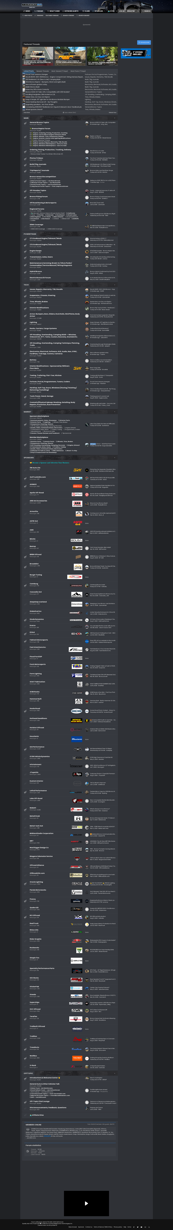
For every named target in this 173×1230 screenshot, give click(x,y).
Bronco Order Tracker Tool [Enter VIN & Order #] (47, 154)
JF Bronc (103, 1129)
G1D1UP (104, 1080)
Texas (33, 215)
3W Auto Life (35, 468)
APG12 (104, 153)
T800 (106, 215)
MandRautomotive (107, 324)
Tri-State (47, 217)
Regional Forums (37, 209)
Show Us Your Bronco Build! (99, 503)
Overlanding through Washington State (102, 344)
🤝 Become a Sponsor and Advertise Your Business (49, 463)
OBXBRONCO (76, 1132)
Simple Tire (34, 958)
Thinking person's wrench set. (99, 396)
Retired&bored (108, 240)
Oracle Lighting (36, 882)
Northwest (46, 219)
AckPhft (56, 1134)
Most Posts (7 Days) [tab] (78, 71)
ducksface (105, 425)
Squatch (105, 1132)
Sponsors (29, 457)
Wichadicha (81, 1134)
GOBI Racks (34, 692)
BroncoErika (93, 1132)
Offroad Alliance (37, 865)
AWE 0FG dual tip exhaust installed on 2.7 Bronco (105, 531)
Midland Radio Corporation (41, 833)
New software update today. (99, 353)
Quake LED (34, 907)
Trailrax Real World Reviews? (99, 328)
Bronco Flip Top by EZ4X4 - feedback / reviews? (105, 308)
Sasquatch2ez (105, 391)
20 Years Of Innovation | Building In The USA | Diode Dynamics (109, 619)
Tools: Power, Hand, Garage (41, 396)
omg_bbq (104, 124)
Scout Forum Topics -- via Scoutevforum (46, 184)
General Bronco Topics (39, 122)
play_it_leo (79, 1131)
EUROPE (76, 219)
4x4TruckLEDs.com (38, 477)
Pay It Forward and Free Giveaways (44, 452)
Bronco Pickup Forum (39, 196)
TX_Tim (110, 1132)
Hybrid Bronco (36, 271)
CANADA (56, 219)
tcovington (101, 802)
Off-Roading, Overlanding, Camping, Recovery (46, 426)
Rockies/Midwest (72, 217)
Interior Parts (36, 422)
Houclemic (34, 736)
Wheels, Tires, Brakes (60, 422)
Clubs (87, 11)
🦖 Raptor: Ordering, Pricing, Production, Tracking (49, 133)
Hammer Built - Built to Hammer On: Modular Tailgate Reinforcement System (114, 701)
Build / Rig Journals (38, 164)
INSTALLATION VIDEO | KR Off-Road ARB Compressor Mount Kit (109, 478)
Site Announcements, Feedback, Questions (48, 1107)
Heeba (104, 1134)
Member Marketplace (39, 437)
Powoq (33, 899)
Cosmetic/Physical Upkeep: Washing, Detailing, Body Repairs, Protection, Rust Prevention (52, 403)
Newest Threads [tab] (43, 71)
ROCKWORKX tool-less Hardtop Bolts (102, 950)
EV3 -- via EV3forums (38, 1097)
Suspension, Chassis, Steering (42, 295)
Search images (83, 15)
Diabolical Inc (35, 611)
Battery (33, 360)
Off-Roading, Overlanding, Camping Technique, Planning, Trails (55, 344)
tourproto (102, 668)
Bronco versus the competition (43, 176)
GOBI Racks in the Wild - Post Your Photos (103, 692)
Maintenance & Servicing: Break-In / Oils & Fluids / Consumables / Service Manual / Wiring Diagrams (51, 264)
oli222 (105, 479)
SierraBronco (34, 1136)
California (71, 213)
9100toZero (29, 1132)
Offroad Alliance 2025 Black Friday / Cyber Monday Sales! (108, 866)
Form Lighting (36, 673)
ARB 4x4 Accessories (38, 501)
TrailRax (33, 1036)
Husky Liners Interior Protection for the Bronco (104, 924)
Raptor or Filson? (95, 136)
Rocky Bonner (108, 317)
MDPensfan (102, 549)
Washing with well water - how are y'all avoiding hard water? (110, 403)
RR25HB (101, 192)
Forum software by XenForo (47, 1222)
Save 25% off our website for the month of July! (105, 640)
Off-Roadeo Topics (38, 190)
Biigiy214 (43, 1132)
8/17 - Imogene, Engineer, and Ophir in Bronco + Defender (102, 63)
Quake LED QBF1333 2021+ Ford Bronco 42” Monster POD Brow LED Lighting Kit (114, 908)
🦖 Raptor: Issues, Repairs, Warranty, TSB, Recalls (49, 142)
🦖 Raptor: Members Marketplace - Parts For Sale (49, 144)
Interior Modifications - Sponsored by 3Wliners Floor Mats (49, 367)
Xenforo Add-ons (47, 1225)
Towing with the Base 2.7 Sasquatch (101, 375)
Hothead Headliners (38, 718)
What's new (55, 11)
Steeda (33, 994)
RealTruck (34, 923)
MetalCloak (35, 816)
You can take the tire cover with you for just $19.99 (106, 626)
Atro (100, 1011)
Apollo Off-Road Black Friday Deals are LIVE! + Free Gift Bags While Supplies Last (115, 494)
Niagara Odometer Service (41, 856)
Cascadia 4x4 (36, 592)
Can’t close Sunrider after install (100, 547)
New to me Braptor (96, 1078)
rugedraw (37, 1132)
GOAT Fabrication (37, 682)
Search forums (68, 15)
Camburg (34, 584)
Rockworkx (34, 947)
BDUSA (32, 539)
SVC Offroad (35, 1009)
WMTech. (58, 1223)
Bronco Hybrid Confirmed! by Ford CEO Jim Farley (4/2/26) (109, 271)
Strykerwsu (102, 910)
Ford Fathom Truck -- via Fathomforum (45, 1090)
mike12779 (101, 836)
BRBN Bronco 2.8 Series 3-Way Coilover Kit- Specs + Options (109, 556)
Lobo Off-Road (36, 798)
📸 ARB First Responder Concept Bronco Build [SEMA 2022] (109, 226)
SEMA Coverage (36, 224)
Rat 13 (43, 1154)
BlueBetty (102, 635)
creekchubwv (67, 1134)
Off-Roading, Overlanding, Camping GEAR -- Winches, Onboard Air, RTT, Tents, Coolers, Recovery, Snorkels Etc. (54, 335)
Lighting (33, 322)
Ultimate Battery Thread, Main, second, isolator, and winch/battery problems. (37, 62)
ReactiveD (102, 981)
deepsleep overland (38, 602)
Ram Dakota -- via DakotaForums (42, 1092)
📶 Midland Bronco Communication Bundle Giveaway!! (107, 834)
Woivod (101, 851)
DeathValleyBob (104, 279)
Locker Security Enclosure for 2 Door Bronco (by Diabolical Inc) (110, 612)
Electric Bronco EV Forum (40, 278)
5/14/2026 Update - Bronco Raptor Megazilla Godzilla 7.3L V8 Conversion (113, 251)
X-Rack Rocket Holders (97, 1066)
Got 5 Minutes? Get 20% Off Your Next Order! (104, 891)
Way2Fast (102, 1040)
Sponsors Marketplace (39, 416)
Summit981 (105, 330)
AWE (32, 530)
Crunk (101, 377)
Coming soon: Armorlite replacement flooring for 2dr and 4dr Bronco (112, 513)
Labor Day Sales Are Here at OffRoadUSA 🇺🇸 (104, 424)
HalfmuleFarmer (104, 621)
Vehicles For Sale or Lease (40, 451)
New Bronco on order (97, 151)
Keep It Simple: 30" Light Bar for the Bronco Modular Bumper (109, 322)
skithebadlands (103, 533)
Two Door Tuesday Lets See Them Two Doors (104, 158)
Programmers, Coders (72, 429)
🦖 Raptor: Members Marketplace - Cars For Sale (48, 146)
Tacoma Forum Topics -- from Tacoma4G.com (48, 1094)
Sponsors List (67, 433)
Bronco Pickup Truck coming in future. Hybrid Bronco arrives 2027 (69, 61)
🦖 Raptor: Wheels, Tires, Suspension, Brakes (47, 136)
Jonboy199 (78, 1129)
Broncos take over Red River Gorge (101, 170)
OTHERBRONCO (64, 1131)
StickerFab (34, 986)
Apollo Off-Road (37, 493)
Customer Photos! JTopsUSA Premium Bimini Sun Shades (108, 774)
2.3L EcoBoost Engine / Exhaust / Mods (46, 244)
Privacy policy (118, 1227)
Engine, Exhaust (71, 428)
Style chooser (73, 1227)
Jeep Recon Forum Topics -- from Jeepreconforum (49, 186)
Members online (33, 1124)
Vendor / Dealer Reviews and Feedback (45, 433)
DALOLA (104, 172)
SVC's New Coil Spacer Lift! (98, 1010)
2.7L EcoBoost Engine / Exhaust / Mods (46, 238)
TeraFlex (33, 1016)
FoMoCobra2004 (88, 1129)
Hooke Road (35, 708)
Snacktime (102, 1020)
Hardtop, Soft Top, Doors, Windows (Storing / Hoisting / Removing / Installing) (53, 389)
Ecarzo (33, 625)
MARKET (27, 412)
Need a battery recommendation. (101, 360)
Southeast (61, 215)
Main (26, 118)
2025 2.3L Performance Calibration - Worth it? (105, 245)
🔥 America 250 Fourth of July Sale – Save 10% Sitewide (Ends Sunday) (112, 720)
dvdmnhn (105, 568)
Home (129, 1227)
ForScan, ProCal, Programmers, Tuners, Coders (50, 381)
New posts (28, 15)
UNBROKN (61, 1132)
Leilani (41, 1136)
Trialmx (102, 354)
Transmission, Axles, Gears (41, 257)
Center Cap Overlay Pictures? (99, 987)
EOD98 (33, 1129)
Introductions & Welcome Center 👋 (45, 1078)
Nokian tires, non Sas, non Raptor (100, 302)
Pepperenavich (46, 1131)
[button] (98, 11)
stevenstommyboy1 (37, 1134)
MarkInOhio (68, 1132)
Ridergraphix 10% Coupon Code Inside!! (103, 940)
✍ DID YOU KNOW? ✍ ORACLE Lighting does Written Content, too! (111, 883)
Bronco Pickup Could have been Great (102, 197)
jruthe (27, 1136)
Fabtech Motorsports (39, 640)
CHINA (33, 220)
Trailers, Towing (57, 429)
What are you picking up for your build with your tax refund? (109, 874)
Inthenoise (55, 1131)
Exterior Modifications (39, 308)
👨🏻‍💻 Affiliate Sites (37, 1115)
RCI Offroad (35, 915)
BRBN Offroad (35, 554)
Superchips (34, 1002)
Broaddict (34, 564)
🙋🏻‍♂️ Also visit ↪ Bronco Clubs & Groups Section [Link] (48, 213)
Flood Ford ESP (36, 656)
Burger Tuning (36, 575)
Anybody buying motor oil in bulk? (101, 264)
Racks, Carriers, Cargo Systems (43, 328)
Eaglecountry (103, 398)
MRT (31, 841)
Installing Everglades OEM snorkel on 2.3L (103, 336)
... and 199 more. (31, 1138)
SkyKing (104, 793)
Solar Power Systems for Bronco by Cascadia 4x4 (106, 594)
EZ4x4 (32, 632)
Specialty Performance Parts (42, 968)
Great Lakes (72, 215)
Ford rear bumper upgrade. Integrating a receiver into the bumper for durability (116, 315)
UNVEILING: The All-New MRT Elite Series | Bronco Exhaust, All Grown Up (112, 841)
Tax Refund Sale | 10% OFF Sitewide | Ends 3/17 (104, 675)
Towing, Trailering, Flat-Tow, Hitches (45, 375)
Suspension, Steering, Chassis (42, 424)
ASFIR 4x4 (34, 521)
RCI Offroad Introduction (98, 916)
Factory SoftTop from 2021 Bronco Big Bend (104, 214)
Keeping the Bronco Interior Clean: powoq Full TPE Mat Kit (108, 900)
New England (36, 217)
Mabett (33, 808)
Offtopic (28, 1073)
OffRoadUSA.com (37, 873)
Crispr (75, 1134)
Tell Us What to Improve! (98, 783)
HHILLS (101, 273)
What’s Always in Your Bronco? (100, 809)
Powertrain (30, 234)
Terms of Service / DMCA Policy (103, 1227)
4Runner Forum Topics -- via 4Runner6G (45, 183)
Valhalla (104, 586)
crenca (105, 259)
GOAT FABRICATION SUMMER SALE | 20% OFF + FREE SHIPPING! (109, 684)
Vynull (61, 1134)
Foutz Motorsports (38, 664)
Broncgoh (101, 767)
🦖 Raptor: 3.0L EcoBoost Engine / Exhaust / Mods (48, 135)
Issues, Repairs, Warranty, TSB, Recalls (46, 289)
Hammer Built (36, 699)
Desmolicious (70, 1129)
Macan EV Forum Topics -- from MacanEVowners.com (50, 1095)
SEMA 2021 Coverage (38, 229)
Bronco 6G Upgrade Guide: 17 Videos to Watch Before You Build (110, 818)
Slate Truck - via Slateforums (42, 1088)
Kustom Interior (36, 781)
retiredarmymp (104, 989)
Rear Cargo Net (95, 368)
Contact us (88, 1227)
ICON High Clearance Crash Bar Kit (101, 757)
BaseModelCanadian (50, 1129)
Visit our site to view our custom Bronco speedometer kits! (109, 858)
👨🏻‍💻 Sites (111, 11)
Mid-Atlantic (58, 217)
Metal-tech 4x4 (36, 826)
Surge (88, 1134)
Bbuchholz (102, 694)
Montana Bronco (106, 303)
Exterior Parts (65, 420)
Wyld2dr (103, 383)
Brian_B (101, 515)
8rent (99, 1134)
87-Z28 (101, 558)
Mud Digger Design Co (39, 847)
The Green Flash (105, 166)
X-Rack (33, 1065)
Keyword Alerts (71, 11)
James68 (103, 1131)
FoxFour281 (93, 1134)
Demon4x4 (102, 731)
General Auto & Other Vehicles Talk (44, 1084)
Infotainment (35, 764)
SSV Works (34, 978)
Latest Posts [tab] (29, 71)
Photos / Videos (36, 158)
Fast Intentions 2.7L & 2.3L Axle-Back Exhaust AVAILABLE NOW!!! (110, 649)
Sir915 (102, 291)
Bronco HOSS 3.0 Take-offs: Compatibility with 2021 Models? (109, 122)
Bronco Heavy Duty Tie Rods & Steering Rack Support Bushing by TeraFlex (113, 1018)
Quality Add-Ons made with (31, 1223)
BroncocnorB (103, 676)
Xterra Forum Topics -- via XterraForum (45, 181)
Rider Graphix (35, 939)
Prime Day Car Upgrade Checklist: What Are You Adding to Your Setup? (113, 469)
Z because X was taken (112, 1103)
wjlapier (107, 346)
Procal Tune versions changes (100, 382)
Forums (40, 11)
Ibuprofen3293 (107, 446)
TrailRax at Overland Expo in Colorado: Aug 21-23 (106, 1039)
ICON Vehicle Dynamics (40, 756)
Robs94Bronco (103, 972)
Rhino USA (34, 930)
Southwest (35, 219)
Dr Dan (53, 1136)
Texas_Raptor (35, 1131)
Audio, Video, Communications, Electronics (46, 428)
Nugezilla (105, 487)
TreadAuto (34, 1047)
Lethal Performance (38, 790)
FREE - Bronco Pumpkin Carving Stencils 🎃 (103, 849)
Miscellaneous (36, 431)
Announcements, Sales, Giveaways (44, 420)
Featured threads (52, 15)
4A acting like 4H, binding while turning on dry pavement (108, 257)
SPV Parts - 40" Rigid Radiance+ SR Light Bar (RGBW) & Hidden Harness (113, 970)
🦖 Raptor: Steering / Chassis (40, 140)
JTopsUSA (34, 772)
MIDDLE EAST (66, 219)
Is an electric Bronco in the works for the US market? (107, 278)
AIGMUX (33, 484)
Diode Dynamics (37, 619)
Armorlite (34, 511)
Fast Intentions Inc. (38, 647)
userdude (101, 205)
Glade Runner (106, 138)
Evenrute (102, 1068)
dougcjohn (110, 1134)
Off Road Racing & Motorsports (43, 203)
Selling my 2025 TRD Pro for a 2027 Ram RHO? (104, 180)
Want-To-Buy (72, 451)
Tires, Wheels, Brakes (39, 301)
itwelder (101, 759)
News (28, 11)
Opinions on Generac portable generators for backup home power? (112, 1101)
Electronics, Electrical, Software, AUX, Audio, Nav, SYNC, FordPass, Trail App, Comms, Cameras (53, 352)
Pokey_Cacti (106, 405)
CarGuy (104, 266)
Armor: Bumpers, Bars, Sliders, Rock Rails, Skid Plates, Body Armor (55, 315)
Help (125, 1227)
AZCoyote (59, 1136)
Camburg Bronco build (97, 585)
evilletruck (101, 784)
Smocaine (102, 1050)
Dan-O (99, 1132)
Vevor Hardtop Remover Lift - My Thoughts (103, 389)
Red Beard (86, 1131)
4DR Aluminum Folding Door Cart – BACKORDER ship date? (109, 633)
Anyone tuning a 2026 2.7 (98, 238)
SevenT (97, 1131)
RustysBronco (103, 227)
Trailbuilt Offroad (37, 1026)
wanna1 (101, 702)
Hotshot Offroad (37, 727)
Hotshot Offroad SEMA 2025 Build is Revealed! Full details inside (110, 729)
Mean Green (106, 310)
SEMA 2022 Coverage (55, 229)
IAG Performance (37, 747)
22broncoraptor (103, 252)
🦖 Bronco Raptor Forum (40, 128)
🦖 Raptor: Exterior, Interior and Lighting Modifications (51, 138)
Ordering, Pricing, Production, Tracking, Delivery (50, 150)
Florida (41, 215)
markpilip (109, 750)
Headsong (61, 1129)
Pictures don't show (96, 1108)
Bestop (33, 546)
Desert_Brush (48, 1134)
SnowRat (105, 369)
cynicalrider (106, 297)
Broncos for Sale (49, 431)
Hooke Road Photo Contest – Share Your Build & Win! (107, 710)
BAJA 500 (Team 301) (97, 203)
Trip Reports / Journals (39, 170)
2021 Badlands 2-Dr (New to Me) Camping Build (105, 164)
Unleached (107, 246)
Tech (26, 285)
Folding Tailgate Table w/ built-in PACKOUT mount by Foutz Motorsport (112, 666)
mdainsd (105, 811)
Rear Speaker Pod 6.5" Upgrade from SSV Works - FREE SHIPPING (111, 979)
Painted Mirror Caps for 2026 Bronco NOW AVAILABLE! (107, 791)
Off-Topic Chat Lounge (39, 1101)
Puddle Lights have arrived (98, 1089)
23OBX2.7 (105, 198)
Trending (40, 15)
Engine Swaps (35, 251)
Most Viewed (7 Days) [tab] (60, 71)
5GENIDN (105, 160)
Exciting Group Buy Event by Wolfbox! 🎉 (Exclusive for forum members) (113, 1058)
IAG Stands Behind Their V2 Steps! (101, 748)
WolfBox (33, 1056)
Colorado (50, 215)
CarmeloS (102, 997)
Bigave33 (97, 1129)
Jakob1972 (104, 337)
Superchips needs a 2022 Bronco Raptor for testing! (107, 1003)
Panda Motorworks (38, 890)
